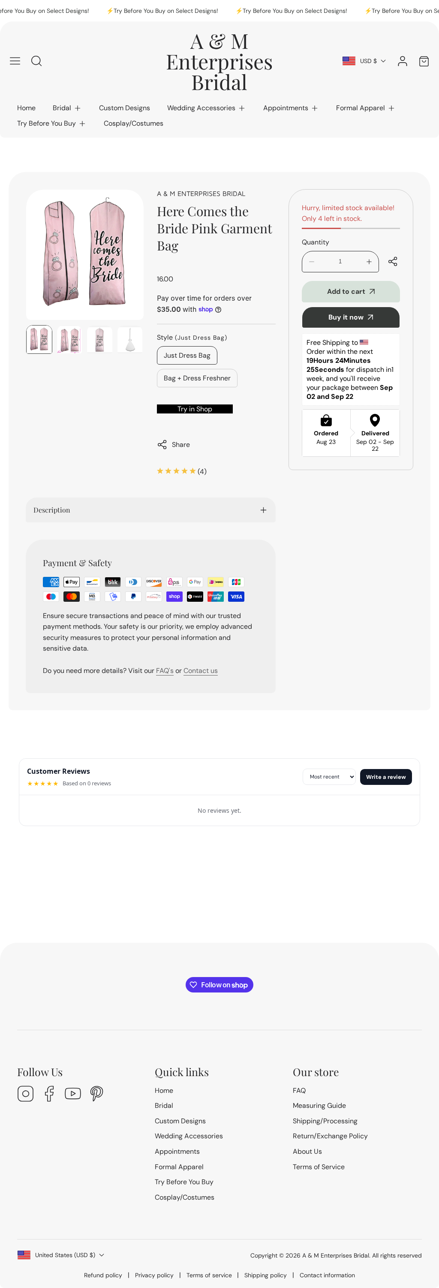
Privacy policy (154, 1275)
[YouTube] (72, 1094)
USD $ (368, 61)
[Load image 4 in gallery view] (130, 339)
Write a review (386, 777)
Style (192, 337)
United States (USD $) (65, 1255)
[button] (67, 108)
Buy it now (346, 317)
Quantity (315, 242)
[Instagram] (25, 1094)
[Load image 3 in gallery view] (100, 339)
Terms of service (209, 1275)
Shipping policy (265, 1275)
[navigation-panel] (15, 60)
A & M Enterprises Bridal (201, 193)
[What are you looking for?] (36, 60)
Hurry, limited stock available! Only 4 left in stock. (348, 213)
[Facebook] (49, 1094)
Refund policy (103, 1275)
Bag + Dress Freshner (197, 378)
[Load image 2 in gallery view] (70, 339)
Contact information (327, 1275)
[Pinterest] (96, 1094)
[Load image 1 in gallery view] (39, 339)
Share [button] (181, 444)
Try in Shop (194, 408)
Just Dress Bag (187, 355)
